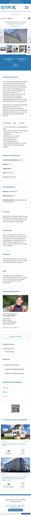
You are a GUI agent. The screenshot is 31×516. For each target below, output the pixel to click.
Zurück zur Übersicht (7, 18)
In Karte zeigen (9, 352)
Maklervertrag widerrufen (16, 510)
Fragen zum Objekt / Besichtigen (14, 369)
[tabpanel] (15, 137)
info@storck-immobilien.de (17, 3)
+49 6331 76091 (12, 322)
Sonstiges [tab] (21, 123)
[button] (6, 388)
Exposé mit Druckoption (12, 365)
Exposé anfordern (15, 336)
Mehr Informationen (11, 514)
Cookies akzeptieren (25, 513)
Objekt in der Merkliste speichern (14, 373)
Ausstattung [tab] (7, 123)
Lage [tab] (14, 123)
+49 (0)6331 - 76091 (17, 1)
